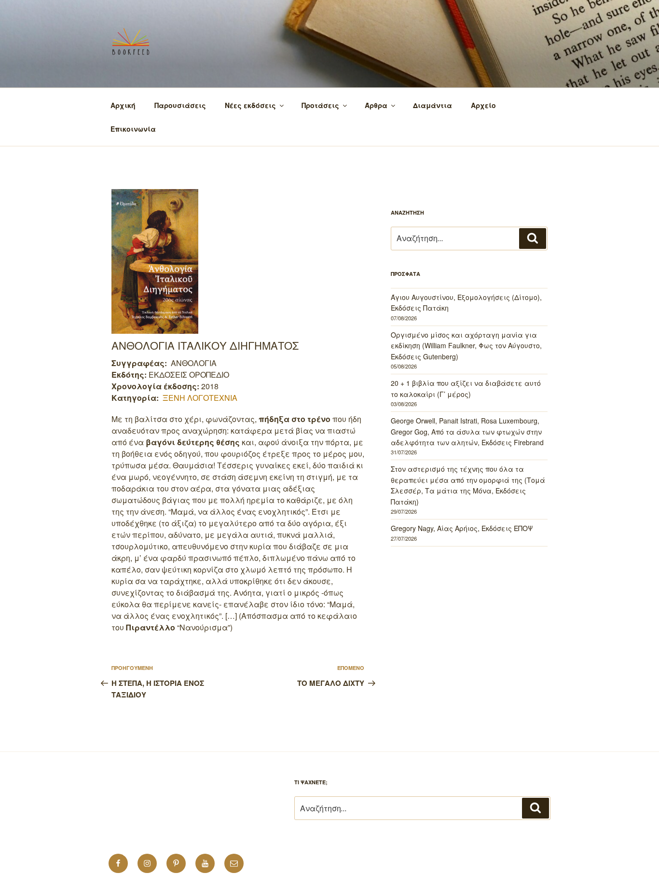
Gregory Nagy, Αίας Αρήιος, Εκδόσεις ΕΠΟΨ (462, 528)
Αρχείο (483, 105)
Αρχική (123, 105)
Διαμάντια (432, 105)
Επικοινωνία (133, 129)
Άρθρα (376, 105)
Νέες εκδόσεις (250, 105)
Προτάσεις (320, 105)
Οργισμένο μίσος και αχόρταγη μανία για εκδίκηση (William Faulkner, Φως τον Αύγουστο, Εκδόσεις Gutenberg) (466, 345)
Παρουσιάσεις (180, 105)
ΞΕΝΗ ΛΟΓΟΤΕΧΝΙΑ (200, 397)
